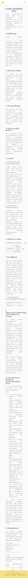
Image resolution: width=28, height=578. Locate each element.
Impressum (7, 574)
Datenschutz (13, 574)
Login (14, 575)
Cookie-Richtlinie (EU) (21, 574)
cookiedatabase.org (12, 567)
